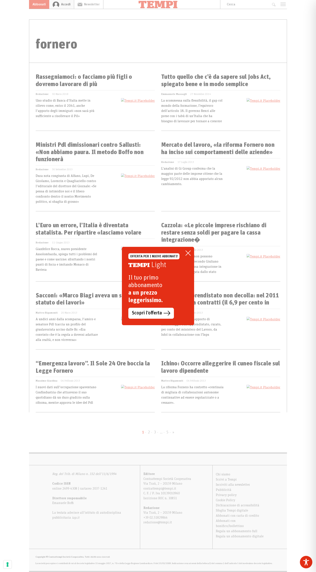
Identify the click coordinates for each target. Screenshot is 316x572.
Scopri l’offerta (147, 313)
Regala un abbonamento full (236, 531)
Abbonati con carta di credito (237, 515)
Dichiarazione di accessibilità (237, 505)
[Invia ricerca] (274, 4)
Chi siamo (223, 474)
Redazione (42, 94)
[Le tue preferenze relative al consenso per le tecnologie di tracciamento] (7, 564)
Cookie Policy (225, 500)
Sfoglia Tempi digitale (232, 510)
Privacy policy (226, 495)
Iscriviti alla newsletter (233, 484)
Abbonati (39, 4)
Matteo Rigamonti (47, 312)
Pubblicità (223, 490)
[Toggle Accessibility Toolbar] (306, 562)
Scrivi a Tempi (226, 479)
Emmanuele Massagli (174, 94)
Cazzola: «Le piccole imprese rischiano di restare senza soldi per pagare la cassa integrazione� (213, 233)
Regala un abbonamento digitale (240, 536)
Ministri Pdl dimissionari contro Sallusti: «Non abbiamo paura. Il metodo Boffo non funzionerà (90, 152)
